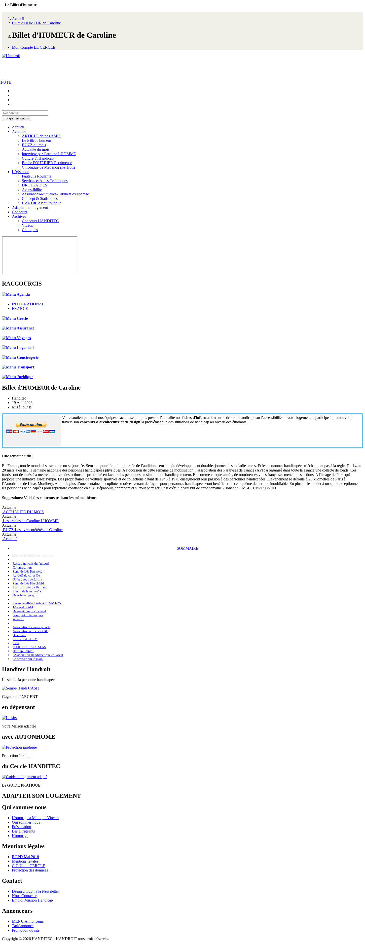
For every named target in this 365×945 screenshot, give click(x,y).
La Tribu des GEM (25, 639)
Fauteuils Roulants (36, 176)
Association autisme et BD (30, 631)
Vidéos (27, 225)
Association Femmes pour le (31, 627)
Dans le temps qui (24, 595)
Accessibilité (32, 189)
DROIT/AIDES (34, 185)
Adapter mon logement (30, 207)
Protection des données (30, 870)
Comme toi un (22, 567)
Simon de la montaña (27, 591)
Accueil (18, 18)
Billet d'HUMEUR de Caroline (36, 23)
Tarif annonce (23, 926)
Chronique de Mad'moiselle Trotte (48, 167)
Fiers (16, 643)
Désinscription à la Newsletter (35, 891)
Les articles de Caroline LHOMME (30, 521)
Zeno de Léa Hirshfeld (27, 571)
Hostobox (19, 635)
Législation (20, 172)
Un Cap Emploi (23, 651)
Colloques (30, 230)
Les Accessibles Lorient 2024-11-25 (37, 603)
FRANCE (20, 308)
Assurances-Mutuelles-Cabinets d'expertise (55, 194)
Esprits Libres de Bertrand (30, 587)
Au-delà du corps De (26, 575)
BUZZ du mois (34, 145)
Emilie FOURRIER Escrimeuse (47, 163)
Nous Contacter (24, 896)
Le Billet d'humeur (36, 140)
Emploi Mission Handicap (32, 900)
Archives (19, 216)
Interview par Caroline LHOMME (49, 154)
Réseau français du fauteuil (31, 563)
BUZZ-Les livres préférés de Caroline (32, 530)
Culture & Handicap (38, 158)
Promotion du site (25, 930)
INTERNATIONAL (28, 304)
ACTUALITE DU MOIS (23, 512)
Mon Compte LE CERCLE (33, 47)
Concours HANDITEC (40, 221)
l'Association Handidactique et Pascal (38, 655)
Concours (19, 212)
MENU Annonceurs (28, 921)
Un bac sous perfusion (27, 579)
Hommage (20, 836)
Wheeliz (18, 619)
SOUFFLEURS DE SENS (29, 647)
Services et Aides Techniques (45, 181)
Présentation (21, 827)
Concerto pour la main (28, 659)
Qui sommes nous (26, 822)
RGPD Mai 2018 (25, 857)
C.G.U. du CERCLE (28, 866)
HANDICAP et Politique (41, 203)
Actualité (19, 131)
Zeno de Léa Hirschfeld (28, 583)
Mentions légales (25, 861)
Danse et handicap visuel (29, 611)
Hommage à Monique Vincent (35, 818)
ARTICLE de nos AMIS (41, 136)
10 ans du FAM (23, 607)
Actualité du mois (35, 149)
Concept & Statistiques (40, 198)
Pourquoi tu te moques (28, 615)
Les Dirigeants (23, 831)
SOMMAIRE (187, 548)
